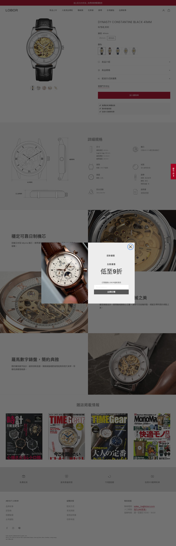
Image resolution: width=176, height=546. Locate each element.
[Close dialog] (130, 247)
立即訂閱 (111, 292)
